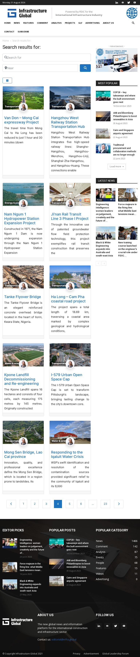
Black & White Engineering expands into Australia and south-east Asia (104, 249)
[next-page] (104, 263)
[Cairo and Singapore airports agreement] (103, 134)
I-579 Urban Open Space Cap (66, 377)
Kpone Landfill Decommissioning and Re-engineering (21, 379)
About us (108, 22)
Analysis (56, 22)
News (17, 22)
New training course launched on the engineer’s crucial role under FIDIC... (127, 249)
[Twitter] (128, 2)
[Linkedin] (116, 2)
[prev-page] (98, 263)
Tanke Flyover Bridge (22, 297)
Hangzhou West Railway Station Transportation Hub (68, 122)
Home (7, 22)
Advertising (92, 22)
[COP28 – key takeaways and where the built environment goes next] (103, 96)
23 (105, 504)
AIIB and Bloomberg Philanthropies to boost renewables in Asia (125, 116)
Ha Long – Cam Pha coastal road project (68, 299)
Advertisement (91, 653)
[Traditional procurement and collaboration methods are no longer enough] (103, 148)
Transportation (13, 106)
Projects (70, 22)
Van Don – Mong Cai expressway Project (21, 120)
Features (28, 22)
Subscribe (23, 31)
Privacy (76, 653)
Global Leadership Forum (115, 653)
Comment (42, 22)
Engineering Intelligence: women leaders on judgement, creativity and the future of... (32, 546)
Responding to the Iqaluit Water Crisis (67, 454)
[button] (133, 23)
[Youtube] (134, 2)
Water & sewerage (15, 363)
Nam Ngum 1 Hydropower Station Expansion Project (21, 218)
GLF (80, 22)
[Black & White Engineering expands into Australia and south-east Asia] (105, 233)
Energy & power (14, 202)
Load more (115, 166)
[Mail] (122, 2)
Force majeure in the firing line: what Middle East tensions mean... (31, 567)
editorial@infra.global (64, 639)
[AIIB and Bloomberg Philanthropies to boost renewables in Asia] (103, 116)
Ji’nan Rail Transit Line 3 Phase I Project (69, 216)
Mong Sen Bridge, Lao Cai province (23, 454)
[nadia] (23, 113)
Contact (9, 31)
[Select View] (7, 80)
